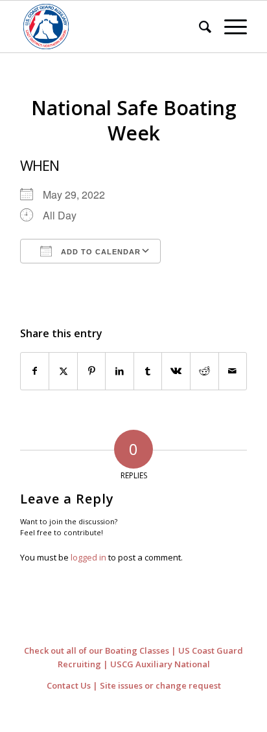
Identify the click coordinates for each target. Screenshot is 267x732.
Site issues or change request (160, 685)
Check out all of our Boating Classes (96, 650)
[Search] (198, 26)
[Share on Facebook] (35, 371)
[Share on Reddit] (204, 371)
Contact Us (69, 685)
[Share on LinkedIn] (120, 371)
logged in (88, 557)
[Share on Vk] (176, 371)
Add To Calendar (99, 252)
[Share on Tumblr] (148, 371)
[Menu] (229, 26)
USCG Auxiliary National (160, 664)
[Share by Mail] (233, 371)
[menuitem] (198, 26)
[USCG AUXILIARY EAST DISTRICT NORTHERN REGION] (111, 26)
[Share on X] (63, 371)
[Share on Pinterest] (92, 371)
